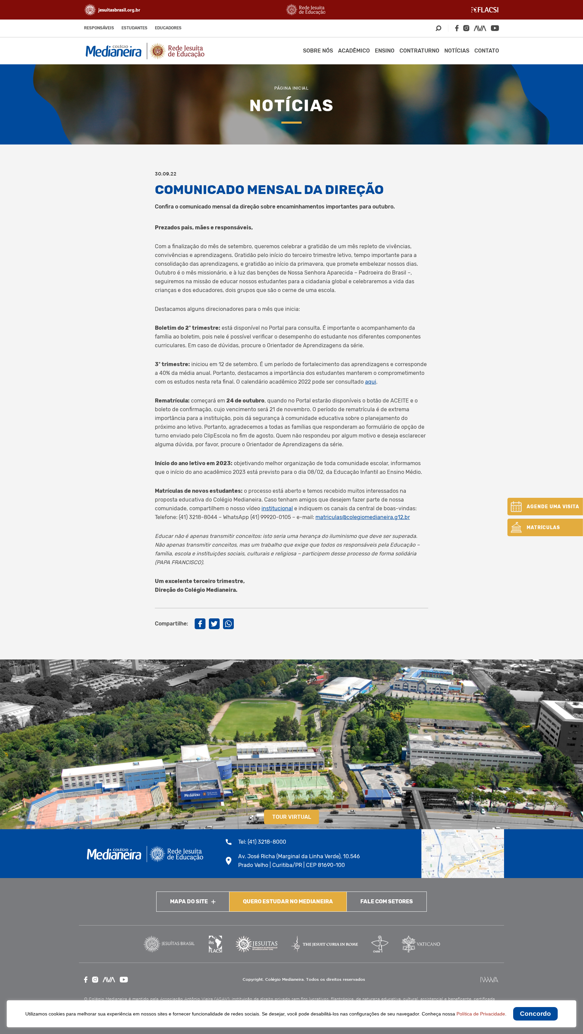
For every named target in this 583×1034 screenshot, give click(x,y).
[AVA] (480, 28)
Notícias (456, 50)
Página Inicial (291, 88)
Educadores (168, 28)
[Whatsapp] (228, 623)
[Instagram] (466, 28)
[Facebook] (457, 28)
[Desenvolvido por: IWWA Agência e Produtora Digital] (489, 979)
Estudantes (134, 28)
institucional (277, 508)
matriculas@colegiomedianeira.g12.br (362, 517)
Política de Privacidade (480, 1013)
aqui (370, 382)
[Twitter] (214, 623)
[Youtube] (495, 28)
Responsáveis (99, 28)
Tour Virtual (291, 817)
